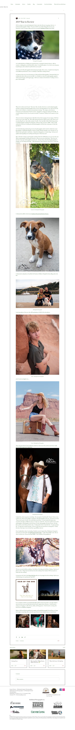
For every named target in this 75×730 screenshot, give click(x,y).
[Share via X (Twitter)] (19, 637)
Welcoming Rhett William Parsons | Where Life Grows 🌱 (37, 661)
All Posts (11, 10)
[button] (63, 10)
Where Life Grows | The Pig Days (56, 661)
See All (64, 647)
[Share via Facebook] (16, 637)
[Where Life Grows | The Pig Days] (56, 654)
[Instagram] (63, 690)
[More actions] (58, 18)
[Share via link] (25, 637)
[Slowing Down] (18, 654)
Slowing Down (14, 661)
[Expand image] (26, 589)
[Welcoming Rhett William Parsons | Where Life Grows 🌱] (37, 654)
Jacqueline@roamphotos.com (53, 694)
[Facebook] (61, 690)
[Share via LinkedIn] (22, 637)
